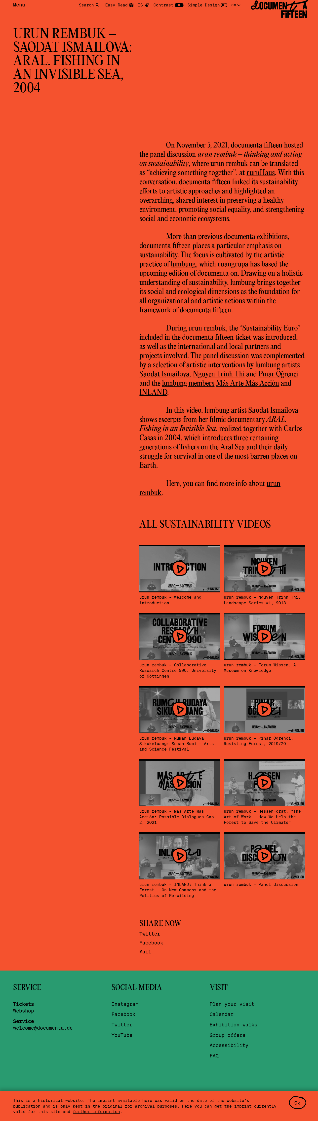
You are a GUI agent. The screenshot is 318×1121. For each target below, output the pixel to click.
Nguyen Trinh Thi (219, 374)
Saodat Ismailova (164, 374)
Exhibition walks (233, 1024)
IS (140, 4)
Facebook (151, 943)
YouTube (122, 1035)
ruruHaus (260, 173)
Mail (145, 951)
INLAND (153, 393)
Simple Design (204, 4)
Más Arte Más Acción (247, 383)
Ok (297, 1103)
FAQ (214, 1055)
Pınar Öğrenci (278, 374)
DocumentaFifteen (279, 10)
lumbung (183, 264)
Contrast (163, 4)
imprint (243, 1106)
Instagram (125, 1004)
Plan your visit (232, 1004)
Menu (19, 4)
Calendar (222, 1014)
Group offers (227, 1035)
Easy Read (116, 4)
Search (86, 4)
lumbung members (188, 383)
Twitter (149, 934)
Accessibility (229, 1045)
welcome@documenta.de (43, 1028)
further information (96, 1111)
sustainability (158, 255)
